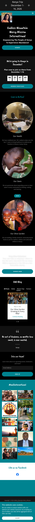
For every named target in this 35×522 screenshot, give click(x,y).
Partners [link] (28, 289)
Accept (17, 518)
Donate (17, 47)
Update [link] (18, 290)
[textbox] (17, 368)
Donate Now (17, 271)
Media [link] (13, 289)
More (17, 195)
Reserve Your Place (17, 86)
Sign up (17, 374)
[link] (6, 13)
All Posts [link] (6, 289)
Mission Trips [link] (20, 289)
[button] (32, 13)
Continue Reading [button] (17, 316)
